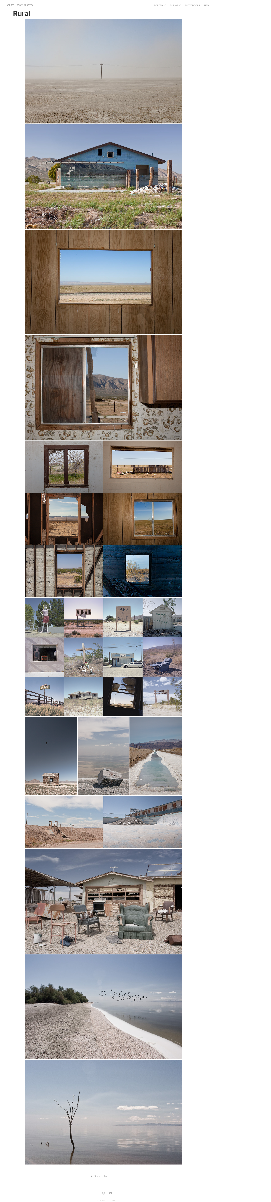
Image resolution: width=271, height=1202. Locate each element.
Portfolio (160, 5)
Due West (175, 5)
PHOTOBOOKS (192, 5)
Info (206, 5)
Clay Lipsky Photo (20, 5)
